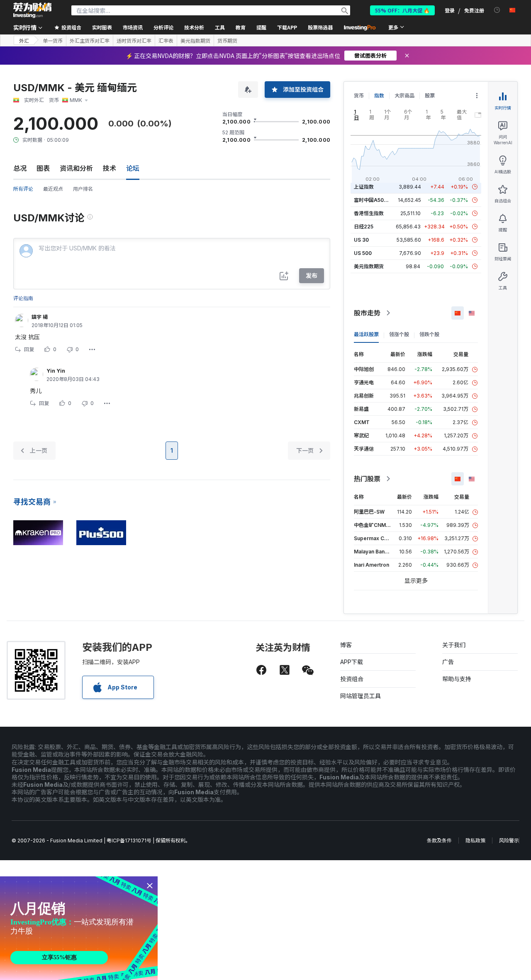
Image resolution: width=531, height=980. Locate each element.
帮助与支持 (456, 678)
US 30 (361, 240)
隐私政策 (475, 840)
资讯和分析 (76, 168)
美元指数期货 (195, 40)
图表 (43, 168)
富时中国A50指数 (374, 200)
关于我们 (453, 644)
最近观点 (53, 189)
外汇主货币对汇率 (90, 40)
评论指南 (23, 298)
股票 (430, 95)
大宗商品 (404, 95)
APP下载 (351, 661)
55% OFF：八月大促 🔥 (402, 10)
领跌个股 (429, 334)
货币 (359, 95)
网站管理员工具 (360, 695)
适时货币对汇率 (134, 40)
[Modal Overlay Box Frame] (79, 928)
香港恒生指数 (369, 213)
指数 (379, 95)
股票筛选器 (320, 27)
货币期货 (227, 40)
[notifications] (497, 10)
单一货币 (53, 40)
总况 (20, 168)
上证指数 (364, 187)
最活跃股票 (366, 334)
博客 (346, 644)
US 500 (363, 253)
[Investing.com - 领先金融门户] (32, 10)
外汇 (24, 40)
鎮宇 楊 (40, 317)
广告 (448, 661)
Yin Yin (55, 371)
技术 (109, 168)
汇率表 (165, 40)
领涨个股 (399, 334)
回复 (29, 349)
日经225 (363, 226)
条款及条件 (439, 840)
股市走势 (367, 313)
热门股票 (367, 479)
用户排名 (83, 189)
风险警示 (509, 840)
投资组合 (351, 678)
